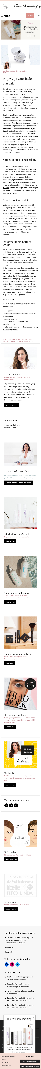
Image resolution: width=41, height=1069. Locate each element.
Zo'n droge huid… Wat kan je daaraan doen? (19, 339)
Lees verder (11, 909)
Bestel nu (10, 727)
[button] (34, 1017)
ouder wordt (32, 327)
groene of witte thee (21, 182)
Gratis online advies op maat (18, 483)
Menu (6, 16)
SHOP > (30, 15)
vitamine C (7, 177)
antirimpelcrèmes (10, 319)
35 (5, 73)
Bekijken (9, 663)
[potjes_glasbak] (20, 55)
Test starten (11, 859)
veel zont (6, 330)
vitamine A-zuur (17, 105)
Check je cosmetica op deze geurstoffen (17, 341)
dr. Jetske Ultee (21, 71)
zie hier (6, 188)
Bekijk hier (10, 541)
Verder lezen (11, 405)
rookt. (16, 330)
